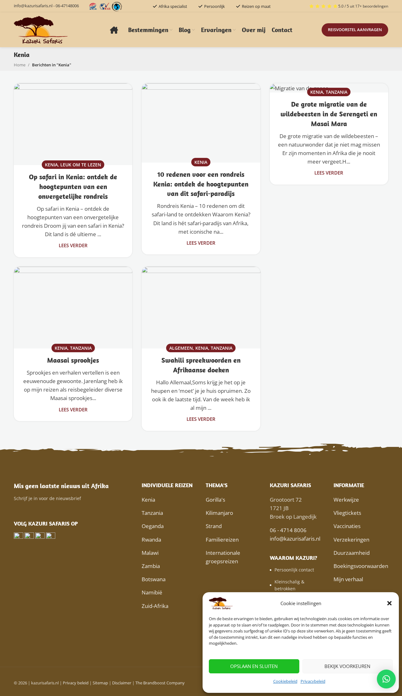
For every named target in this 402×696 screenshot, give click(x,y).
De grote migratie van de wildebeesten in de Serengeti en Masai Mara (328, 114)
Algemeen (181, 348)
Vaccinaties (347, 526)
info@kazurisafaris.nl (33, 5)
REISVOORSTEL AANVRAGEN (355, 29)
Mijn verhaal (348, 579)
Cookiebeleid (285, 681)
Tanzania (336, 92)
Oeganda (153, 526)
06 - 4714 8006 (288, 530)
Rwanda (151, 539)
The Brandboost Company (160, 683)
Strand (214, 526)
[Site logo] (41, 29)
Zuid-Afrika (155, 606)
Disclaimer (121, 683)
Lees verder (73, 245)
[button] (389, 603)
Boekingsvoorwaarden (361, 566)
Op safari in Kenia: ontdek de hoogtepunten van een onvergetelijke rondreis (73, 186)
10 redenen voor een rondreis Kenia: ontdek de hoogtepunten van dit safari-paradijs (200, 184)
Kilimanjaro (219, 512)
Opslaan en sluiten (254, 666)
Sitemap (100, 683)
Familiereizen (222, 539)
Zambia (151, 566)
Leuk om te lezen (80, 165)
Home (19, 65)
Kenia (51, 165)
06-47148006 (67, 5)
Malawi (150, 552)
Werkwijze (346, 499)
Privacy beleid (76, 683)
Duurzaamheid (352, 552)
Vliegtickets (347, 512)
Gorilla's (215, 499)
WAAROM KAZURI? (293, 557)
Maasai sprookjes (73, 360)
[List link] (297, 569)
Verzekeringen (351, 539)
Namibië (152, 592)
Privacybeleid (313, 681)
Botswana (154, 579)
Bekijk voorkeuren (347, 666)
